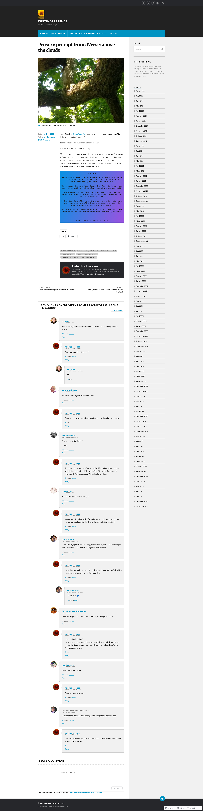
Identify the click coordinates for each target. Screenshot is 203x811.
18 (45, 140)
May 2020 (140, 366)
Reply (64, 337)
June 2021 (139, 311)
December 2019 (142, 386)
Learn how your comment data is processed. (86, 792)
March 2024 (140, 171)
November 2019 (142, 391)
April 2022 (140, 266)
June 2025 (139, 101)
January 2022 (141, 281)
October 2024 (141, 136)
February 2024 (141, 176)
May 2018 (140, 451)
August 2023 (140, 206)
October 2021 (141, 296)
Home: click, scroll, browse (52, 33)
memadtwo (67, 491)
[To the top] (162, 798)
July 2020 (139, 356)
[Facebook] (143, 3)
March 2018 (140, 461)
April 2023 (140, 216)
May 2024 (140, 161)
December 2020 (142, 331)
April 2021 (140, 316)
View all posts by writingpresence (92, 274)
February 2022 (141, 276)
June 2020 (139, 361)
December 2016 (142, 501)
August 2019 (140, 401)
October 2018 (141, 426)
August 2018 (140, 436)
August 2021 (140, 301)
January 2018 (141, 471)
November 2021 (142, 291)
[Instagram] (158, 3)
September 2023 (142, 201)
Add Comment (116, 310)
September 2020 (142, 346)
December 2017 (142, 476)
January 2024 (141, 181)
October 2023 (141, 196)
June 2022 (139, 256)
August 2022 (140, 246)
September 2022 (142, 241)
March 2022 (140, 271)
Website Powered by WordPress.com (53, 807)
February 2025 (141, 116)
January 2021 (141, 326)
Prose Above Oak (67, 254)
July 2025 (139, 96)
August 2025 (140, 91)
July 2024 (139, 151)
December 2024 (142, 126)
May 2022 (140, 261)
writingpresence (52, 21)
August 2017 (140, 486)
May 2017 (140, 496)
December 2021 (142, 286)
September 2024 (142, 141)
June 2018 (139, 446)
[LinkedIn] (148, 3)
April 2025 (140, 111)
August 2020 (140, 351)
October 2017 (141, 481)
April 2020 (140, 371)
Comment (117, 788)
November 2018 (142, 421)
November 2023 (142, 191)
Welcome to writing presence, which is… (88, 33)
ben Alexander (68, 435)
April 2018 (140, 456)
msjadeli (65, 321)
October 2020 (141, 341)
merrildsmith (68, 539)
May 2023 (140, 211)
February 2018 (141, 466)
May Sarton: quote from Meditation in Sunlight (96, 251)
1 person (71, 334)
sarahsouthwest (69, 390)
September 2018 (142, 431)
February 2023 (141, 226)
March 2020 (140, 376)
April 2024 (140, 166)
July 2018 (139, 441)
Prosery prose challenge (87, 254)
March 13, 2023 (48, 134)
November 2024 (142, 131)
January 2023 (141, 231)
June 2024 (139, 156)
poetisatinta (68, 665)
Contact (114, 33)
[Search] (163, 3)
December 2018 (142, 416)
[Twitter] (153, 3)
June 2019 (139, 406)
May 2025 (140, 106)
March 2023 (140, 221)
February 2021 (141, 321)
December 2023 (142, 186)
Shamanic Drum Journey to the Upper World (79, 257)
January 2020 (141, 381)
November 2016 (142, 506)
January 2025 (141, 121)
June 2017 (139, 491)
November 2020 (142, 336)
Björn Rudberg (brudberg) (74, 611)
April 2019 (140, 411)
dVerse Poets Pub (79, 134)
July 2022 (139, 251)
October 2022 (141, 236)
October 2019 (141, 396)
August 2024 (140, 146)
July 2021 (139, 306)
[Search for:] (149, 49)
